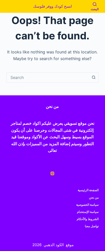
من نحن (94, 197)
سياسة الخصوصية (87, 205)
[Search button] (93, 77)
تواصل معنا (92, 226)
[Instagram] (52, 173)
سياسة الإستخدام (88, 212)
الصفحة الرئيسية (88, 190)
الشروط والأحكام (88, 219)
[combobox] (48, 77)
